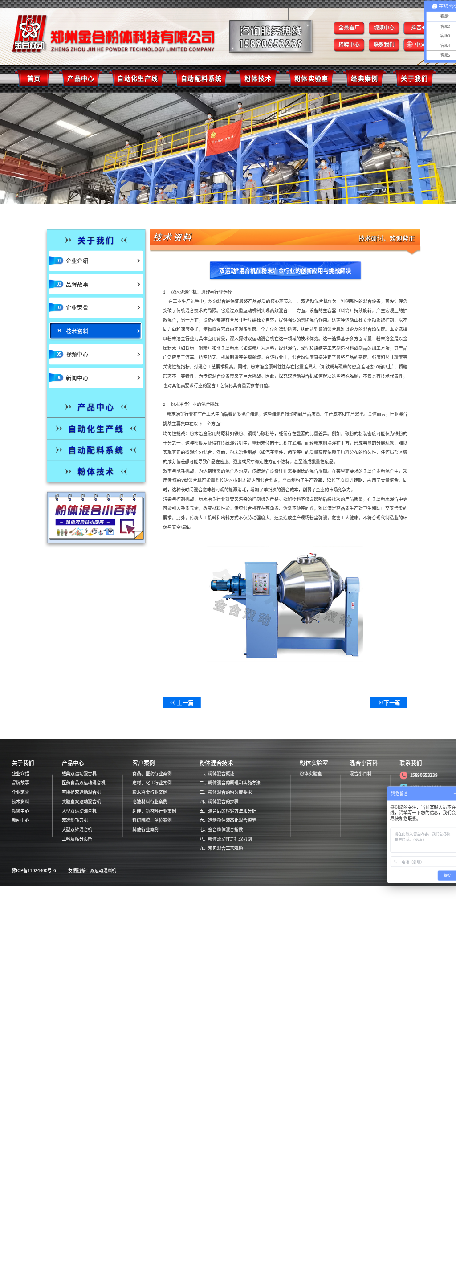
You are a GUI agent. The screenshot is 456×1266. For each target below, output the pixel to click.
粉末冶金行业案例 (149, 792)
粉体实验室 (314, 763)
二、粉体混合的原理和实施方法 (230, 783)
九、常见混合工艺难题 (221, 848)
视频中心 (384, 27)
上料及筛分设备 (77, 839)
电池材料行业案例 (149, 802)
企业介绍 (20, 774)
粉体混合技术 (216, 763)
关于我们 (23, 763)
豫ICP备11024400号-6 (34, 871)
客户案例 (143, 763)
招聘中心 (349, 44)
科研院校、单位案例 (151, 820)
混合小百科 (364, 763)
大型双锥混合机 (77, 830)
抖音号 (419, 27)
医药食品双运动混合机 (84, 783)
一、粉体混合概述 (217, 774)
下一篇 (391, 703)
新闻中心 (20, 820)
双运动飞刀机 (75, 820)
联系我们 (384, 44)
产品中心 (73, 763)
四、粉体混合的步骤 (219, 802)
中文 (420, 44)
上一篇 (185, 703)
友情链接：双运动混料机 (92, 871)
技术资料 (20, 802)
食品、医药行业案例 (151, 774)
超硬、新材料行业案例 (154, 811)
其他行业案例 (145, 830)
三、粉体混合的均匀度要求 (226, 792)
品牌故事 (20, 783)
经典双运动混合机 (79, 774)
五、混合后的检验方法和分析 (228, 811)
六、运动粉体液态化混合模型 (228, 820)
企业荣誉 (20, 792)
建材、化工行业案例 (151, 783)
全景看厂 (349, 27)
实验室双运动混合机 (81, 802)
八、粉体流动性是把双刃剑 (226, 839)
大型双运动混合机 (79, 811)
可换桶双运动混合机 (81, 792)
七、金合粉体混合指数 (221, 830)
